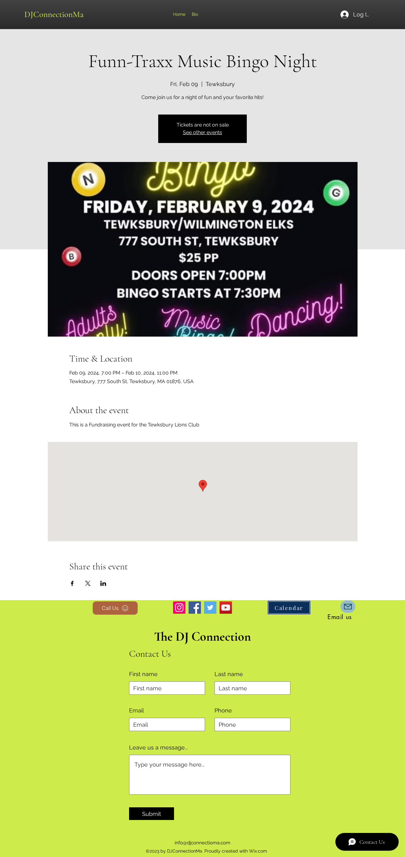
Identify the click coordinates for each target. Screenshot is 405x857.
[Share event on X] (88, 583)
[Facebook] (195, 607)
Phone (223, 710)
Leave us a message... (158, 747)
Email (136, 710)
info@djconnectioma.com (202, 843)
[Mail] (347, 606)
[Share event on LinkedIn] (103, 583)
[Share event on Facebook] (72, 583)
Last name (229, 674)
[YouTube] (226, 607)
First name (143, 674)
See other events (202, 132)
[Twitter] (210, 607)
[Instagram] (179, 607)
